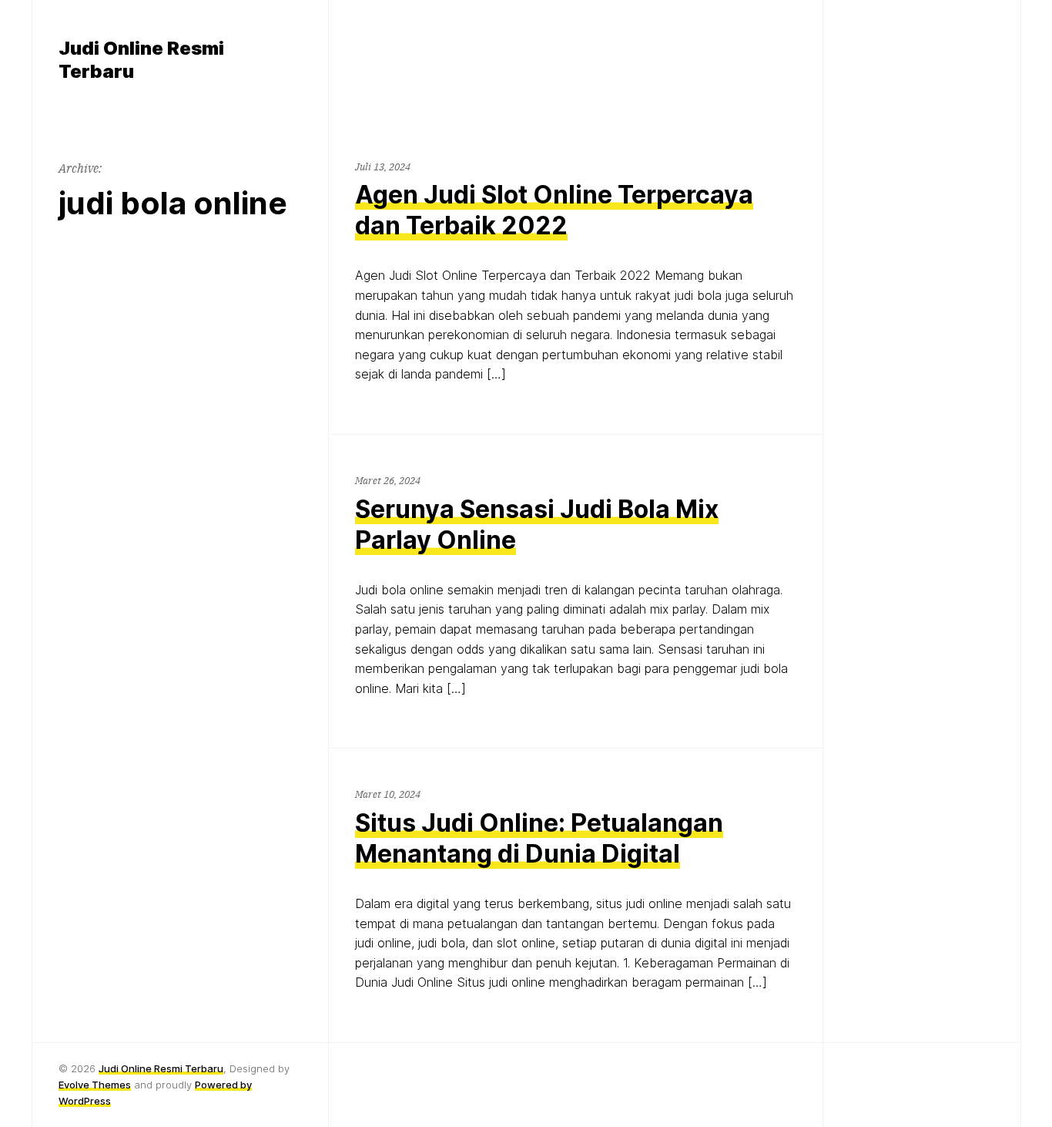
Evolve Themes (95, 1084)
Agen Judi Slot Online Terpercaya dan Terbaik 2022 (554, 210)
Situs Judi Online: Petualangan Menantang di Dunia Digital (539, 838)
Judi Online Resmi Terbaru (161, 1068)
